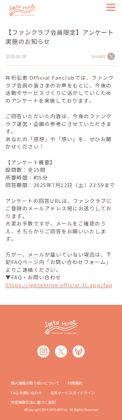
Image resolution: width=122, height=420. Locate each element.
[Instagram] (43, 351)
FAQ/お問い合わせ (26, 392)
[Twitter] (61, 351)
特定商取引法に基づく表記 (33, 402)
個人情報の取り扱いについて (35, 383)
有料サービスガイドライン (72, 392)
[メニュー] (111, 7)
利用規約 (74, 383)
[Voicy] (79, 351)
